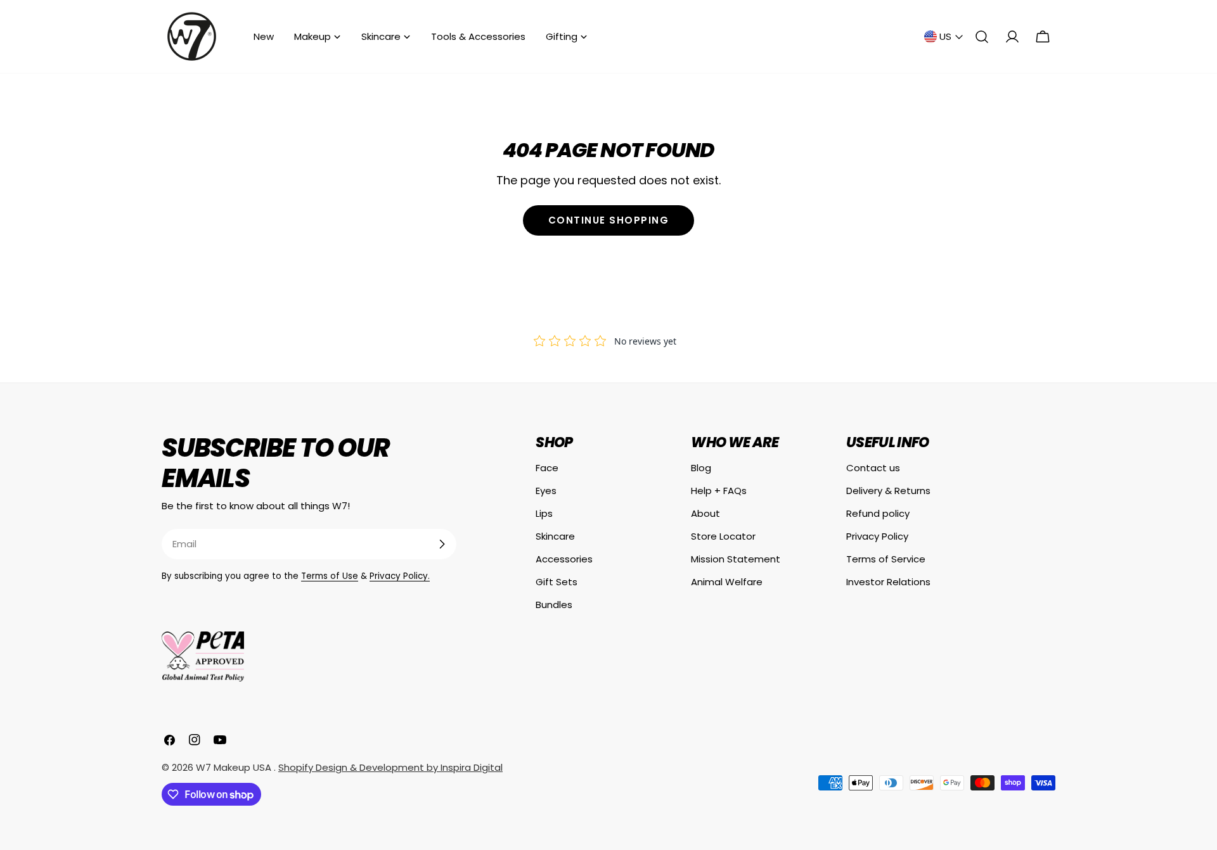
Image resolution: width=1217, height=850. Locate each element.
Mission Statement (735, 559)
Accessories (564, 559)
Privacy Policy (877, 536)
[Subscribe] (441, 544)
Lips (544, 513)
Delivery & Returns (888, 490)
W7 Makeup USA (235, 767)
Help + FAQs (719, 490)
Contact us (873, 467)
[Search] (982, 36)
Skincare (555, 536)
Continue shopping (608, 220)
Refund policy (878, 513)
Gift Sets (556, 581)
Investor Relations (888, 581)
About (705, 513)
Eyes (546, 490)
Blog (701, 467)
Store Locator (723, 536)
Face (547, 467)
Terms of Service (885, 559)
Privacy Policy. (400, 576)
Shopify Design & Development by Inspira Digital (390, 767)
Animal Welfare (727, 581)
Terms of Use (329, 576)
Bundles (554, 604)
